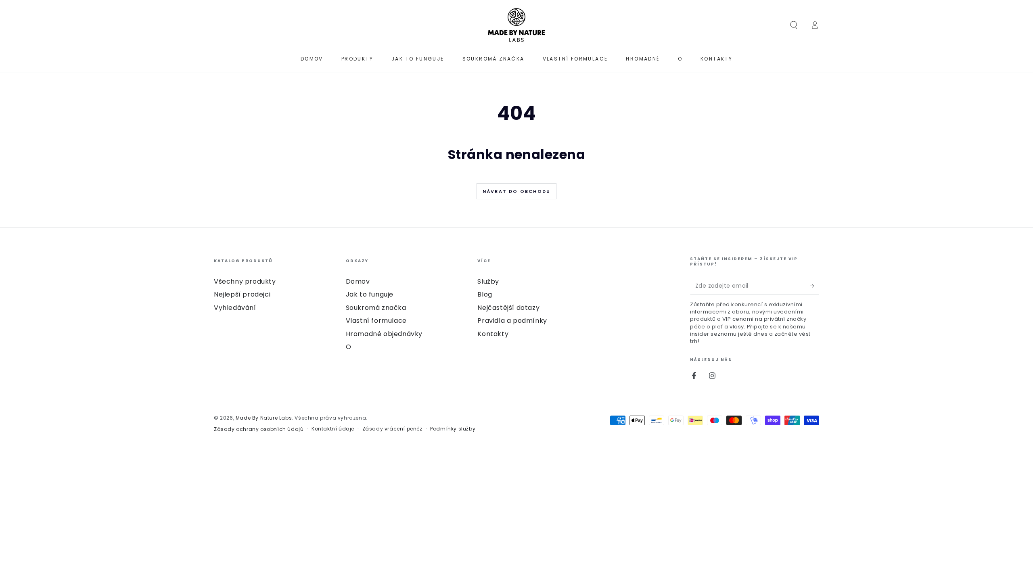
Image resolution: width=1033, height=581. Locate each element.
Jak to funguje (369, 294)
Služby (488, 281)
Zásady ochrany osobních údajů (258, 429)
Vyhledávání (235, 307)
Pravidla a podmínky (512, 320)
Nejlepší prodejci (242, 294)
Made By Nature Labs (264, 417)
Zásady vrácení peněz (392, 429)
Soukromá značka (376, 307)
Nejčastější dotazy (508, 307)
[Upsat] (814, 286)
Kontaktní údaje (333, 429)
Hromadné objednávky (384, 334)
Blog (484, 294)
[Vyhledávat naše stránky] (793, 25)
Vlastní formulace (376, 320)
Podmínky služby (452, 429)
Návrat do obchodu (516, 191)
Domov (358, 281)
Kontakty (492, 334)
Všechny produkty (245, 281)
